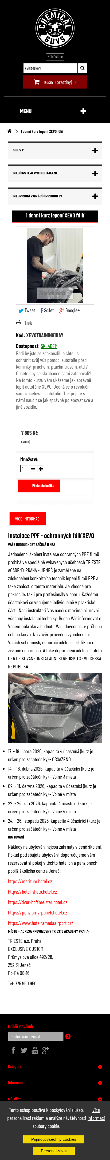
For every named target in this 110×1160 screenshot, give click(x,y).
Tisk (28, 323)
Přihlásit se (55, 56)
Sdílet (48, 310)
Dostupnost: (28, 346)
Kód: (20, 335)
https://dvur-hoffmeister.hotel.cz (37, 902)
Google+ (72, 310)
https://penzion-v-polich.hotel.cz (37, 912)
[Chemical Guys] (55, 28)
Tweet (29, 310)
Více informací (96, 1114)
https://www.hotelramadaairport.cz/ (40, 923)
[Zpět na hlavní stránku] (9, 131)
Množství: (29, 459)
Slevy (18, 150)
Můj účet (14, 1099)
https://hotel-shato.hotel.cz (32, 891)
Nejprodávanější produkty (37, 196)
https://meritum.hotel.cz (30, 881)
